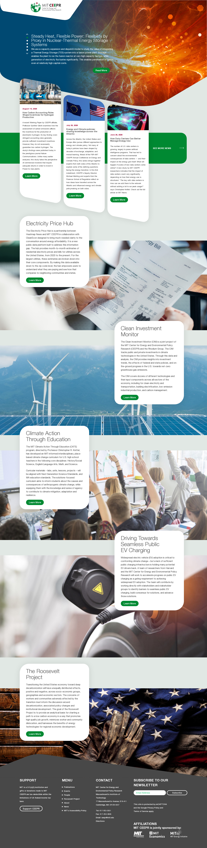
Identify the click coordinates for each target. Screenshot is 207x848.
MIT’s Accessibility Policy (75, 810)
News (66, 806)
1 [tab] (27, 37)
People (67, 795)
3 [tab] (27, 44)
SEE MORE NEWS (162, 148)
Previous (27, 34)
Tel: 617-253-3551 (103, 810)
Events (67, 791)
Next (27, 53)
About (66, 803)
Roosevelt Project (72, 799)
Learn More (31, 176)
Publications (69, 787)
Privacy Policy (153, 808)
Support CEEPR (31, 808)
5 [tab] (27, 50)
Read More (101, 73)
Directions (100, 821)
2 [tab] (27, 40)
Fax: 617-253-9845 (103, 814)
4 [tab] (27, 47)
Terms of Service (141, 811)
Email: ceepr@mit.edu (105, 817)
